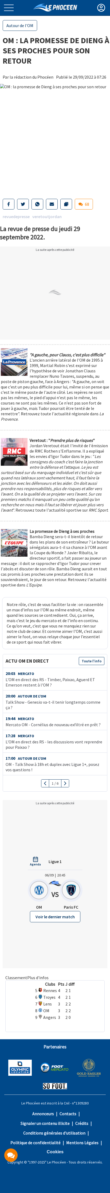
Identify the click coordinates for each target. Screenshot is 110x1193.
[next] (65, 783)
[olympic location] (20, 1068)
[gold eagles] (89, 1068)
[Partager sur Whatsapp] (37, 204)
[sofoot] (55, 1086)
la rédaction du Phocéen (31, 77)
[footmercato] (54, 1068)
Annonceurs (43, 1113)
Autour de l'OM (19, 25)
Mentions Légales (82, 1142)
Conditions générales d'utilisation (54, 1133)
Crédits (81, 1123)
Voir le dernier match (55, 916)
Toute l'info (91, 661)
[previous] (45, 783)
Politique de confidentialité (35, 1142)
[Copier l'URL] (66, 204)
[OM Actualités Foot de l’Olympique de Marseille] (55, 8)
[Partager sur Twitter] (23, 204)
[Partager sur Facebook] (8, 204)
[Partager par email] (52, 204)
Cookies (55, 1152)
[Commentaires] (11, 1155)
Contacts (68, 1113)
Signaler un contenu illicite (45, 1123)
